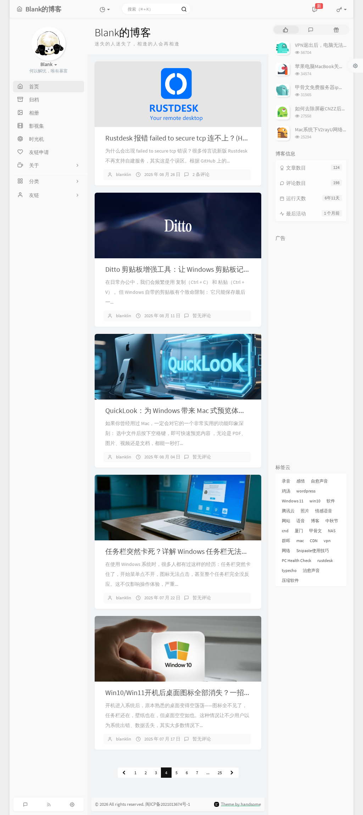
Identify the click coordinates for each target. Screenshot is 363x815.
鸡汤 (286, 491)
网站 (286, 520)
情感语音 (323, 510)
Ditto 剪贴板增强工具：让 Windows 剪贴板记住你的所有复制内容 (206, 269)
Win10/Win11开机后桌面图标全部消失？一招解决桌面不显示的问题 (210, 692)
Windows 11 (292, 500)
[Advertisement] (310, 351)
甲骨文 (315, 530)
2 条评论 (201, 174)
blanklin (123, 174)
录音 (286, 481)
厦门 (299, 530)
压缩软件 (290, 580)
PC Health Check (296, 560)
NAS (331, 530)
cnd (285, 530)
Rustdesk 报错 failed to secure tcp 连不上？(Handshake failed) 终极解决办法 (220, 137)
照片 (305, 510)
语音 (300, 520)
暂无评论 (201, 316)
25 (220, 772)
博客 (315, 520)
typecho (289, 570)
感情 (300, 481)
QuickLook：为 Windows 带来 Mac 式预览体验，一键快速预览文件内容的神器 (225, 410)
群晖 (286, 540)
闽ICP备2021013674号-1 (167, 804)
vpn (327, 540)
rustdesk (325, 560)
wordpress (305, 491)
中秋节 (331, 520)
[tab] (285, 29)
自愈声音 (319, 481)
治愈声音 (311, 570)
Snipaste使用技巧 (312, 550)
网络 (286, 550)
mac (300, 540)
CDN (314, 540)
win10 (314, 500)
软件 (330, 500)
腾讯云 (288, 510)
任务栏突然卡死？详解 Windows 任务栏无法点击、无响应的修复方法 (212, 551)
